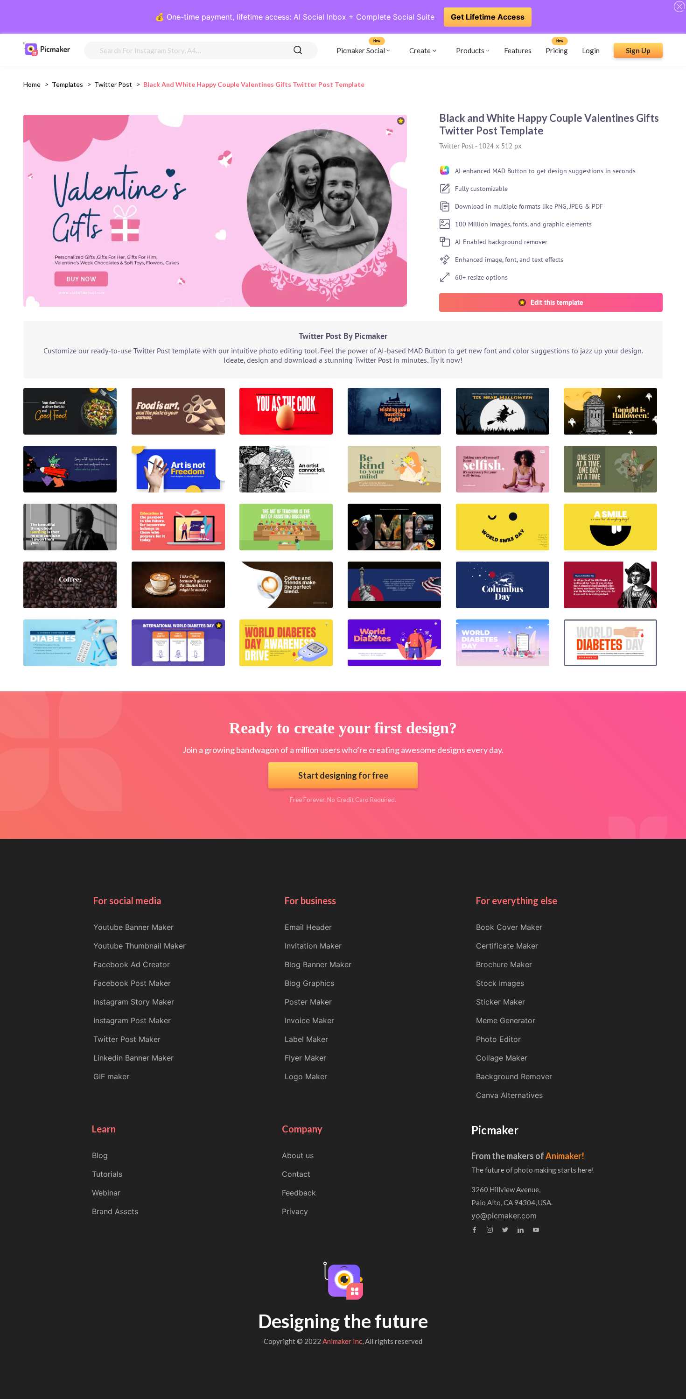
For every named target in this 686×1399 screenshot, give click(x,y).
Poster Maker (308, 1001)
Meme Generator (505, 1020)
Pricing (557, 50)
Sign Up (638, 50)
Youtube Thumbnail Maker (139, 945)
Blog (100, 1155)
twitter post (113, 84)
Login (591, 50)
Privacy (295, 1211)
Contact (296, 1174)
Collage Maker (501, 1057)
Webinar (106, 1192)
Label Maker (306, 1039)
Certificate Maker (507, 945)
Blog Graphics (309, 983)
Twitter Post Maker (127, 1039)
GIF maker (111, 1076)
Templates (67, 84)
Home (32, 84)
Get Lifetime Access (488, 16)
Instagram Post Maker (132, 1020)
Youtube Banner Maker (133, 927)
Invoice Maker (309, 1020)
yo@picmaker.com (504, 1215)
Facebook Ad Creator (131, 964)
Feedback (299, 1192)
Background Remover (514, 1076)
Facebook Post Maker (132, 983)
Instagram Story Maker (133, 1001)
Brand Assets (115, 1211)
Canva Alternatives (509, 1095)
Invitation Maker (313, 945)
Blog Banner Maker (318, 964)
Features (518, 50)
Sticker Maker (500, 1001)
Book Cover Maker (509, 927)
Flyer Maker (305, 1057)
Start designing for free (343, 775)
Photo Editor (498, 1039)
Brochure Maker (504, 964)
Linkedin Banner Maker (133, 1057)
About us (298, 1155)
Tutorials (107, 1174)
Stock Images (500, 983)
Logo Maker (306, 1076)
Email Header (308, 927)
